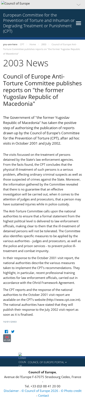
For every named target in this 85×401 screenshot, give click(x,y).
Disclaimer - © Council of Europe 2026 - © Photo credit (42, 391)
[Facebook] (6, 331)
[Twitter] (12, 331)
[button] (42, 4)
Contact (43, 395)
